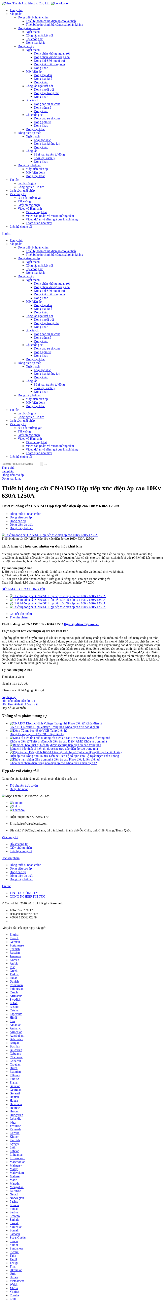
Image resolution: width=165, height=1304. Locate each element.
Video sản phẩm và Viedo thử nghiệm (50, 215)
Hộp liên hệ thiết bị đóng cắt (20, 704)
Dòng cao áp (26, 46)
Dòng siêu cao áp (29, 28)
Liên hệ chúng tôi (21, 226)
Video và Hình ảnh (30, 208)
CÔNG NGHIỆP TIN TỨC (27, 896)
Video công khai (36, 212)
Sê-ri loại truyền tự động (49, 154)
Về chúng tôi (18, 194)
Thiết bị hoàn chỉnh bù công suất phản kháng (54, 24)
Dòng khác (41, 68)
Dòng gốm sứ (42, 107)
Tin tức (14, 179)
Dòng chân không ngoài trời (52, 53)
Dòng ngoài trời (44, 89)
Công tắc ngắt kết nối (39, 35)
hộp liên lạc (9, 697)
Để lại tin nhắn (19, 789)
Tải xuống (24, 201)
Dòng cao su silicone (47, 104)
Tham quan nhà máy (39, 223)
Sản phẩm (16, 13)
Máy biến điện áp (37, 169)
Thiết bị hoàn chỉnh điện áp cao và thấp (51, 21)
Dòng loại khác (35, 42)
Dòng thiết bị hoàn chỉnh (33, 17)
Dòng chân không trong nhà (52, 57)
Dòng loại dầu (43, 75)
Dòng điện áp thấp (29, 132)
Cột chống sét (34, 39)
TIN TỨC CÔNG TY (24, 893)
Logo (64, 3)
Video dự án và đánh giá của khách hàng (52, 219)
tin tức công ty (27, 183)
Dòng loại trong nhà (46, 93)
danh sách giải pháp (22, 190)
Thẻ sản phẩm (19, 617)
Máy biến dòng (35, 172)
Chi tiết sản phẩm (21, 613)
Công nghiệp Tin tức (31, 187)
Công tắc (31, 151)
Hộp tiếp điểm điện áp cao (81, 624)
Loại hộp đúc (42, 140)
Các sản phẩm (11, 858)
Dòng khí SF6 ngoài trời (49, 60)
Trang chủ (16, 10)
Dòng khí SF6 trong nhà (49, 64)
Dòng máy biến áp (29, 165)
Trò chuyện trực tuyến (24, 785)
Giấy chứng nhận (29, 205)
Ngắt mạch (33, 31)
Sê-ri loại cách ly (44, 158)
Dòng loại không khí (47, 143)
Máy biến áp (34, 71)
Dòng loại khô (43, 78)
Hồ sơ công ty (19, 844)
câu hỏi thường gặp (30, 197)
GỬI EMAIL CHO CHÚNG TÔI (23, 589)
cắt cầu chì (32, 100)
